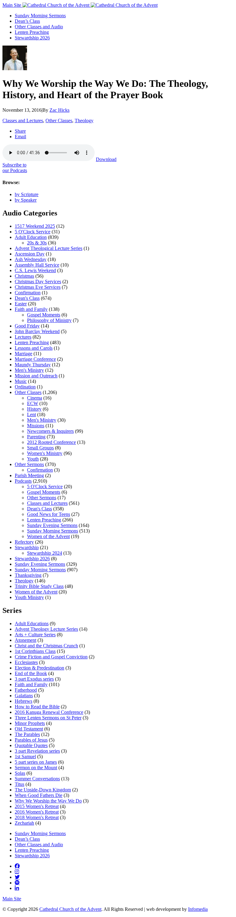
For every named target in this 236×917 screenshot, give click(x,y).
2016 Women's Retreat (37, 811)
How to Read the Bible (37, 706)
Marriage (23, 353)
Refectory (24, 542)
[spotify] (17, 882)
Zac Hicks (59, 110)
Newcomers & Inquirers (50, 431)
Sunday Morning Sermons (40, 15)
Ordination (25, 386)
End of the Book (31, 673)
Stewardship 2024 (44, 553)
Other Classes (58, 120)
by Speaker (26, 200)
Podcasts (23, 481)
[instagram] (17, 871)
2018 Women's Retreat (37, 817)
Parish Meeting (29, 475)
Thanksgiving (28, 575)
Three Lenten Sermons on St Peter (48, 717)
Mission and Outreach (36, 375)
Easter (21, 303)
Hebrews (23, 701)
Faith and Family (31, 309)
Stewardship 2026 (32, 37)
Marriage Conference (35, 359)
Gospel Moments (43, 314)
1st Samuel (25, 756)
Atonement (25, 640)
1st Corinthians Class (35, 651)
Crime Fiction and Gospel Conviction (51, 656)
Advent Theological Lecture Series (48, 248)
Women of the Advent (48, 536)
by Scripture (26, 194)
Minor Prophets (30, 723)
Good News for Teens (48, 514)
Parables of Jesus (31, 739)
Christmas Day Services (38, 281)
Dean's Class (27, 298)
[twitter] (17, 877)
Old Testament (29, 728)
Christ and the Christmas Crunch (46, 645)
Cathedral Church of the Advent (70, 909)
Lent (31, 414)
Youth (33, 458)
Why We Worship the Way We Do (48, 800)
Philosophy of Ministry (49, 320)
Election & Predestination (39, 667)
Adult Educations (32, 623)
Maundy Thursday (33, 364)
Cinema (34, 397)
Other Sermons (29, 464)
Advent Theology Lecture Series (46, 629)
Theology (84, 120)
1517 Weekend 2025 (35, 226)
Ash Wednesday (30, 259)
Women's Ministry (44, 453)
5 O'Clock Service (32, 231)
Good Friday (27, 325)
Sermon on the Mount (36, 767)
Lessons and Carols (34, 348)
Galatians (24, 695)
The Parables (27, 734)
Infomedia (198, 909)
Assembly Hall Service (37, 264)
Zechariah (24, 823)
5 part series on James (36, 762)
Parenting (36, 436)
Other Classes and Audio (39, 26)
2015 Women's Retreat (37, 806)
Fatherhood (26, 690)
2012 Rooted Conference (51, 442)
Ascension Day (30, 253)
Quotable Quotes (31, 745)
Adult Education (31, 237)
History (34, 409)
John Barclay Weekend (37, 331)
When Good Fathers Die (38, 795)
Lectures (23, 337)
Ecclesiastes (26, 662)
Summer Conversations (37, 778)
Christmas (24, 276)
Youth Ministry (29, 597)
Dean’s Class (27, 21)
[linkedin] (17, 888)
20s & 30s (37, 242)
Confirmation (28, 292)
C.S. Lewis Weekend (35, 270)
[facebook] (17, 865)
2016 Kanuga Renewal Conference (49, 712)
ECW (32, 403)
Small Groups (40, 447)
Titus (19, 784)
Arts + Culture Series (35, 634)
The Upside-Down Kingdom (43, 789)
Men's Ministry (29, 370)
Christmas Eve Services (38, 287)
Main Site (12, 5)
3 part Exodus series (34, 679)
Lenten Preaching (32, 32)
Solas (20, 773)
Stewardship (27, 547)
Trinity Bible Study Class (39, 586)
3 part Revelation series (37, 751)
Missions (35, 425)
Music (21, 381)
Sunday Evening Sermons (52, 525)
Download (106, 159)
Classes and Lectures (22, 120)
